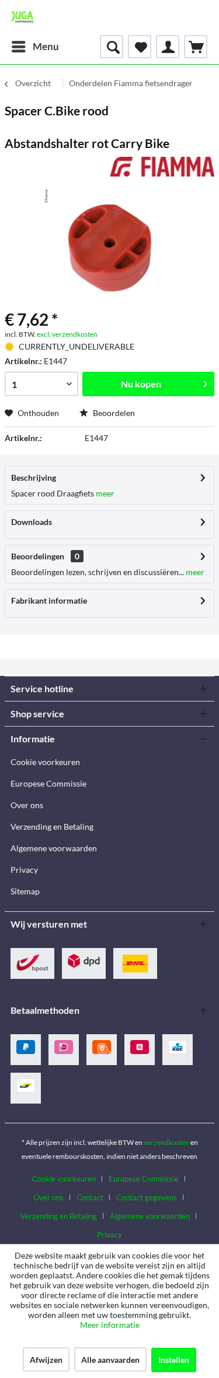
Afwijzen (46, 1360)
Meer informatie (110, 1325)
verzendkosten (166, 1142)
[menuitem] (35, 46)
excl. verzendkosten (67, 334)
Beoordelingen (37, 556)
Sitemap (25, 891)
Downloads (31, 522)
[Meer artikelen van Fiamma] (162, 167)
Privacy (24, 870)
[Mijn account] (167, 46)
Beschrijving (33, 477)
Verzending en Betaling (52, 826)
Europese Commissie (48, 783)
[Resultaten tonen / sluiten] (111, 46)
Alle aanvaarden (110, 1360)
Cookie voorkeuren (45, 762)
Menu (46, 46)
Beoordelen (113, 413)
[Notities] (139, 46)
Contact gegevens (146, 1197)
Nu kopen (141, 383)
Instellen (173, 1360)
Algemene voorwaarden (54, 848)
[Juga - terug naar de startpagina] (22, 17)
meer (104, 493)
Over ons (27, 805)
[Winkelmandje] (195, 46)
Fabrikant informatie (49, 600)
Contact (90, 1197)
